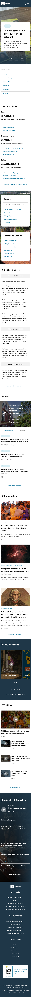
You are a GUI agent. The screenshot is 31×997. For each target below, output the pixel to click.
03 (16, 58)
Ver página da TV (14, 787)
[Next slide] (20, 682)
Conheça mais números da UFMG (14, 184)
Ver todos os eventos (14, 485)
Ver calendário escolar (14, 386)
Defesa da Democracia (10, 240)
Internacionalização (10, 247)
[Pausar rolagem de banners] (27, 59)
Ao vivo (12, 805)
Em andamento (8, 430)
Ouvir (5, 850)
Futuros (22, 430)
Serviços (5, 93)
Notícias (14, 954)
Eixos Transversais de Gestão (14, 906)
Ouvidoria (14, 900)
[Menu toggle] (28, 3)
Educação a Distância (10, 219)
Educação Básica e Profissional (13, 209)
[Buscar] (24, 204)
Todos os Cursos (14, 924)
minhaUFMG (6, 82)
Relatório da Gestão (14, 903)
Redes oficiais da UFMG (14, 694)
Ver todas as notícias (14, 634)
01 (5, 58)
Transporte (6, 85)
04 (22, 58)
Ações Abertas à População (14, 921)
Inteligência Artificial (10, 244)
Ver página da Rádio (14, 874)
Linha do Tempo (14, 948)
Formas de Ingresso (9, 78)
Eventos (14, 957)
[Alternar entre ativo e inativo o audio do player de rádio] (9, 814)
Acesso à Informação (14, 897)
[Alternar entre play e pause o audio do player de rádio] (3, 809)
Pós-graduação (8, 216)
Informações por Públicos (14, 909)
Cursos (5, 74)
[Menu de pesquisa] (24, 3)
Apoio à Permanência (14, 930)
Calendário (6, 89)
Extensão (7, 222)
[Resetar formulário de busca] (26, 204)
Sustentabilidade (9, 253)
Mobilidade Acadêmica (14, 933)
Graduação (7, 213)
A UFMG (14, 945)
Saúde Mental (8, 250)
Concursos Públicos (14, 927)
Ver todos (7, 256)
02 (11, 58)
